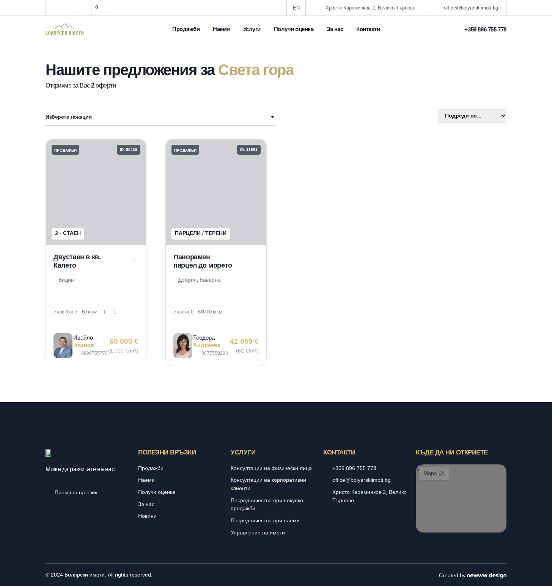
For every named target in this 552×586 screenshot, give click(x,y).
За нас (335, 29)
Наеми (221, 29)
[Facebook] (268, 575)
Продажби (186, 29)
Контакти (368, 29)
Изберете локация (68, 117)
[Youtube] (284, 575)
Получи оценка (294, 29)
